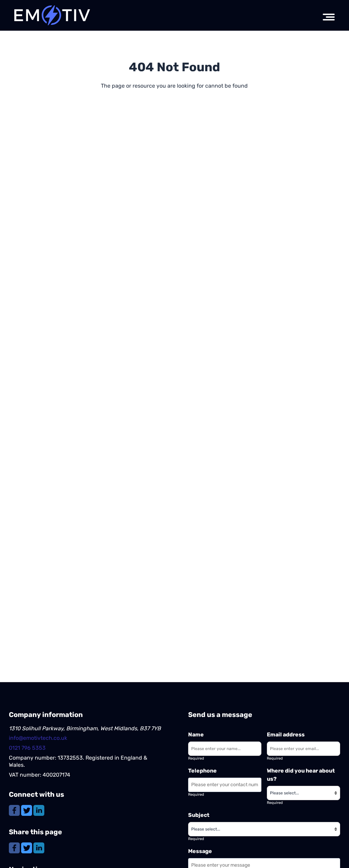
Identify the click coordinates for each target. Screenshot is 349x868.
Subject (198, 815)
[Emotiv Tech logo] (52, 15)
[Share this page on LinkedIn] (38, 847)
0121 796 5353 (27, 748)
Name (196, 734)
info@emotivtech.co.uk (38, 738)
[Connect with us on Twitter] (27, 810)
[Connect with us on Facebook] (15, 810)
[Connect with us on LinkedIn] (38, 810)
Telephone (202, 770)
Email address (286, 734)
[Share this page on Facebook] (15, 847)
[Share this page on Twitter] (27, 847)
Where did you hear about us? (301, 774)
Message (200, 851)
